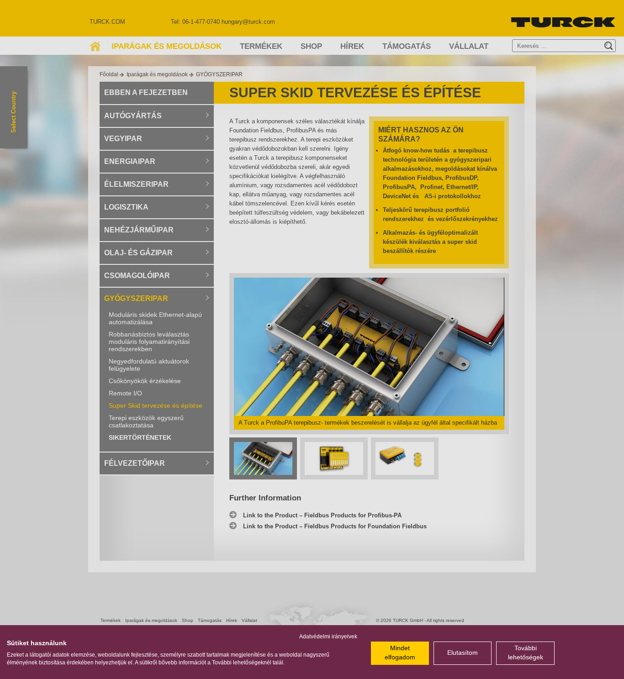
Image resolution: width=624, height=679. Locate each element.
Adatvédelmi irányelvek (328, 636)
